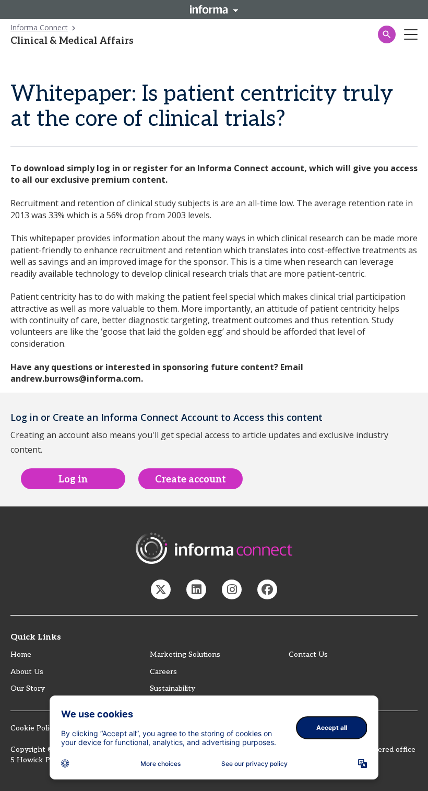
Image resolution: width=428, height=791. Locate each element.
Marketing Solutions (185, 654)
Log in (73, 479)
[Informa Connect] (196, 589)
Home (20, 654)
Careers (163, 671)
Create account (190, 479)
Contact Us (308, 654)
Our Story (27, 688)
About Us (26, 671)
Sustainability (172, 688)
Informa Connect (39, 27)
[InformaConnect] (161, 589)
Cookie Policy (33, 728)
